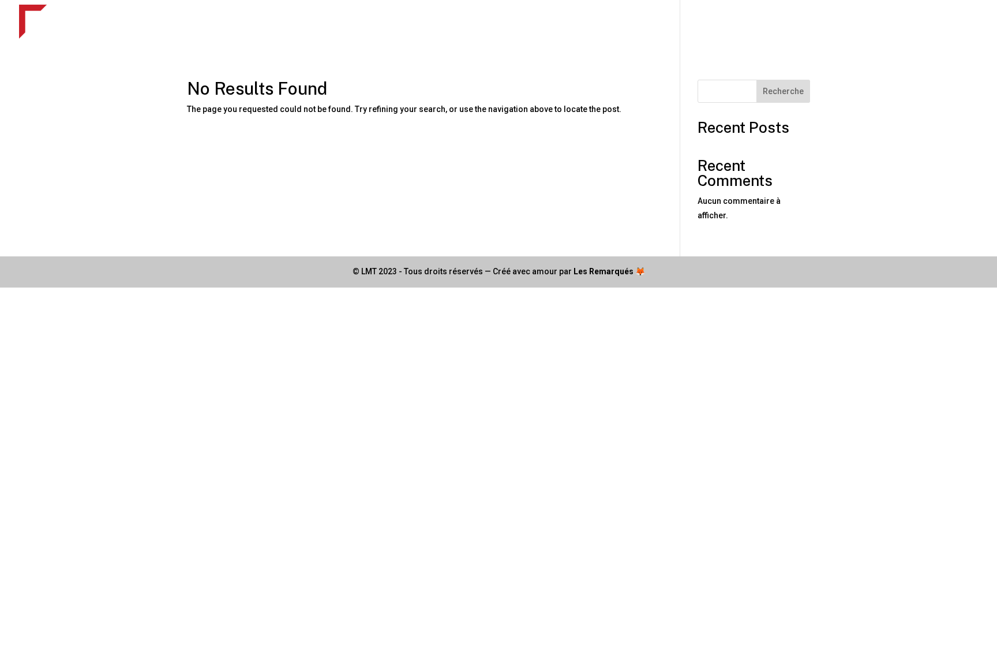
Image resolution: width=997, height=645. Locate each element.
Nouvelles (843, 23)
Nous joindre (952, 23)
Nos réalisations (775, 23)
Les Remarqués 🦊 (609, 271)
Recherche (783, 91)
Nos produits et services (586, 23)
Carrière (895, 23)
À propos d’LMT (695, 23)
